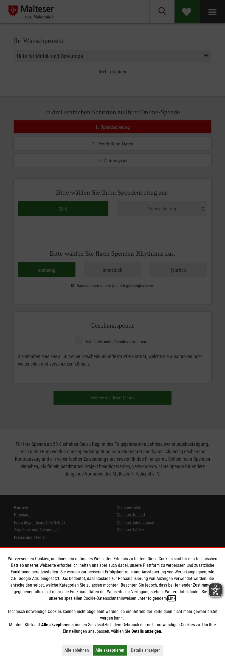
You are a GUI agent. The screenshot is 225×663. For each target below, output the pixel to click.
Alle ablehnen (78, 650)
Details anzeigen (147, 650)
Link (171, 598)
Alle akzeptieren (111, 650)
